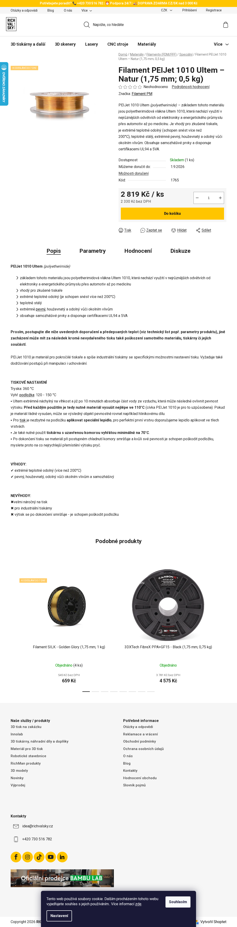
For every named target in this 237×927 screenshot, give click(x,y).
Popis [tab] (54, 251)
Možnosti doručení (133, 173)
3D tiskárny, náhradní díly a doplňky (39, 741)
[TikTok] (39, 857)
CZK (164, 10)
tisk (23, 420)
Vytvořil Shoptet (213, 922)
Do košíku (172, 213)
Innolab (17, 734)
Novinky (17, 778)
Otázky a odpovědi (24, 10)
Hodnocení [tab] (138, 251)
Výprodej (18, 785)
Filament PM (142, 94)
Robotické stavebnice (28, 756)
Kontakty (130, 771)
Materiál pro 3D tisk (27, 749)
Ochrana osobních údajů (143, 749)
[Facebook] (16, 857)
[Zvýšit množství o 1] (220, 198)
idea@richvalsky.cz (37, 826)
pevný (40, 309)
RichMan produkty (26, 763)
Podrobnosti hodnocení (190, 87)
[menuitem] (28, 44)
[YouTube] (50, 857)
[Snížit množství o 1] (197, 198)
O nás (68, 10)
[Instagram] (27, 857)
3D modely (19, 771)
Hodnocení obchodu (140, 778)
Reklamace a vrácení (140, 734)
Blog (50, 10)
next (222, 628)
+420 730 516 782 (37, 839)
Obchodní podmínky (139, 741)
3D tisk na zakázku (26, 727)
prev (14, 628)
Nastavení (59, 916)
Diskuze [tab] (180, 251)
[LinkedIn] (62, 857)
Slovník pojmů (134, 785)
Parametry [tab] (92, 251)
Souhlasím (178, 902)
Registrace (214, 10)
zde (138, 904)
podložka (26, 395)
